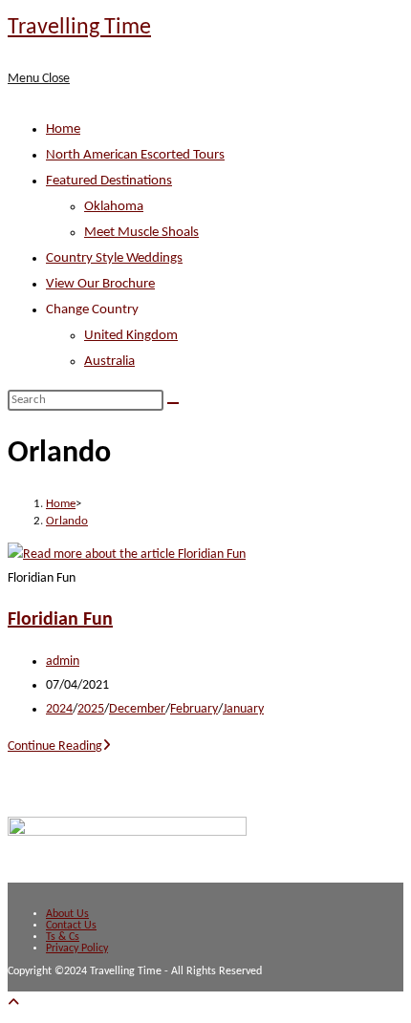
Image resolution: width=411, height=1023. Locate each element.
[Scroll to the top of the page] (13, 1003)
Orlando (67, 521)
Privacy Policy (77, 948)
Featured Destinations (109, 181)
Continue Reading (59, 746)
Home (63, 129)
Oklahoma (113, 207)
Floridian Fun (60, 619)
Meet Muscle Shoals (141, 232)
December (137, 709)
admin (62, 661)
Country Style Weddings (114, 258)
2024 (59, 709)
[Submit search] (173, 403)
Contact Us (71, 925)
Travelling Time (79, 27)
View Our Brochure (100, 284)
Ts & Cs (62, 937)
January (243, 709)
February (194, 709)
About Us (67, 914)
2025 (90, 709)
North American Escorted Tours (135, 155)
